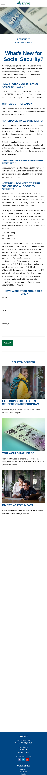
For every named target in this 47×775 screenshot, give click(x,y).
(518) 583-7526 (26, 740)
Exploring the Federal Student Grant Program (20, 403)
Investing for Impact (17, 505)
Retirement (23, 769)
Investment (23, 772)
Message (5, 323)
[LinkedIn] (23, 759)
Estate (23, 774)
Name (4, 297)
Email (4, 310)
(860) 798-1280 (26, 743)
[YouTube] (27, 759)
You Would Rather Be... (19, 453)
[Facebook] (19, 759)
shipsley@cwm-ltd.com (23, 756)
